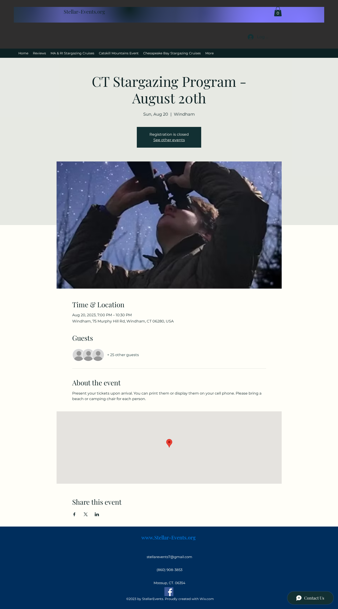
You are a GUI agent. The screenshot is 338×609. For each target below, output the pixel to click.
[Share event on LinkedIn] (97, 514)
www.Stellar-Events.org (168, 537)
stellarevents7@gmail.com (169, 557)
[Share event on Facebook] (74, 514)
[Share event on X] (85, 514)
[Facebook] (168, 591)
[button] (278, 11)
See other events (169, 140)
